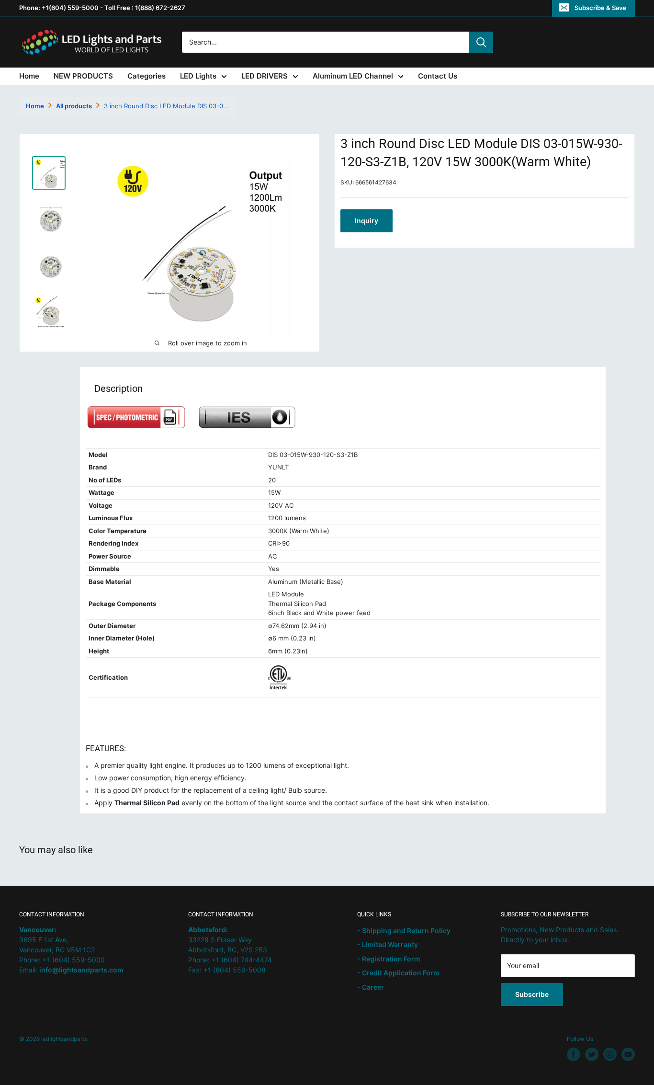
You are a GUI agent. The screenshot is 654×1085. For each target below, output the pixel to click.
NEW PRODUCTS (83, 75)
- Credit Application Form (398, 973)
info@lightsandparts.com (81, 970)
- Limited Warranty (387, 944)
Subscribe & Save (600, 7)
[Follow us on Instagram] (610, 1054)
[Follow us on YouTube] (628, 1054)
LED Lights (198, 75)
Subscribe (532, 994)
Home (29, 75)
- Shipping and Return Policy (404, 930)
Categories (146, 75)
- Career (370, 987)
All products (74, 106)
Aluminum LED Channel (353, 75)
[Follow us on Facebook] (573, 1054)
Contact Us (437, 75)
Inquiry (366, 221)
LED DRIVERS (264, 75)
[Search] (481, 42)
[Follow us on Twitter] (591, 1054)
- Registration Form (388, 959)
